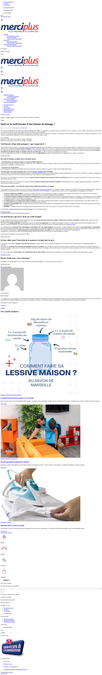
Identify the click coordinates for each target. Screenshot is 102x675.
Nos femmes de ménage (13, 36)
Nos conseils (7, 5)
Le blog (6, 3)
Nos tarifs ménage (11, 37)
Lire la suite (4, 403)
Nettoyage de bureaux (9, 622)
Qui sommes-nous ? (9, 2)
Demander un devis (5, 212)
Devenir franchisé (8, 110)
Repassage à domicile (9, 99)
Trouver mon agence (9, 7)
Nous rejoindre (7, 112)
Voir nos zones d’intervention (14, 39)
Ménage (6, 34)
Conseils (7, 117)
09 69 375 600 (6, 16)
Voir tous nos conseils (6, 532)
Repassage (6, 40)
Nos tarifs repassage (12, 41)
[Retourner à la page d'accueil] (20, 32)
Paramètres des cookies (7, 672)
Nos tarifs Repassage (12, 100)
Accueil (3, 117)
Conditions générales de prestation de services (15, 669)
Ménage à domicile (8, 95)
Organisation (14, 458)
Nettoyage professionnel (10, 44)
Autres (12, 117)
